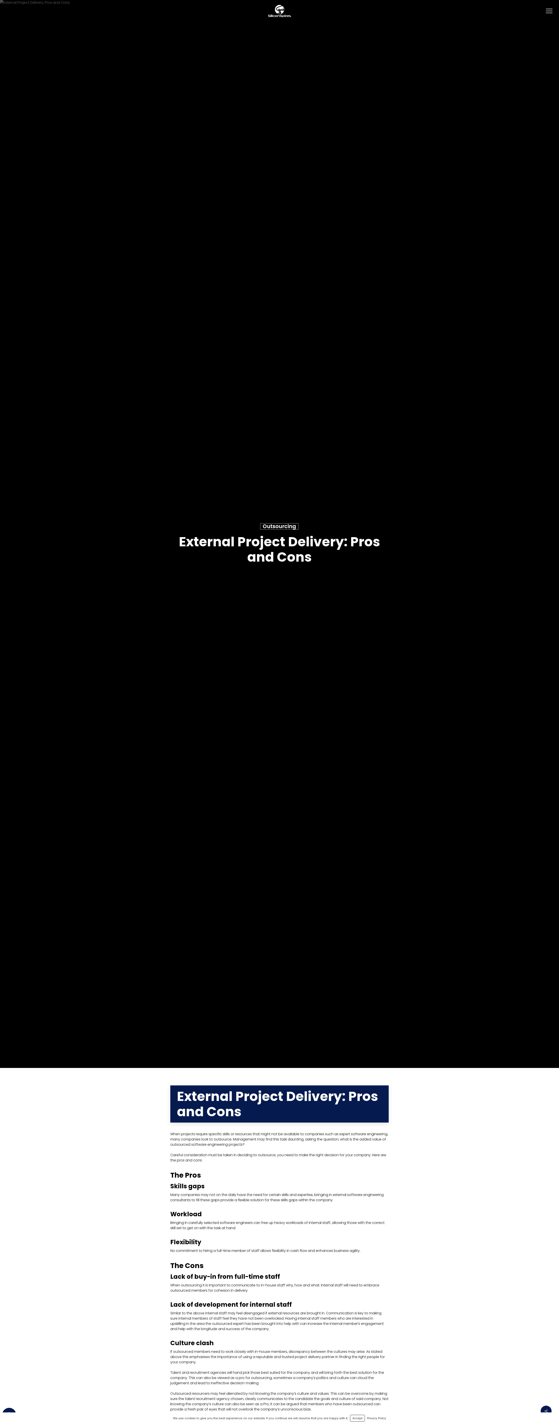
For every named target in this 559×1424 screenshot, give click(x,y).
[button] (549, 11)
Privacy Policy (376, 1418)
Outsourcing (279, 526)
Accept (357, 1418)
